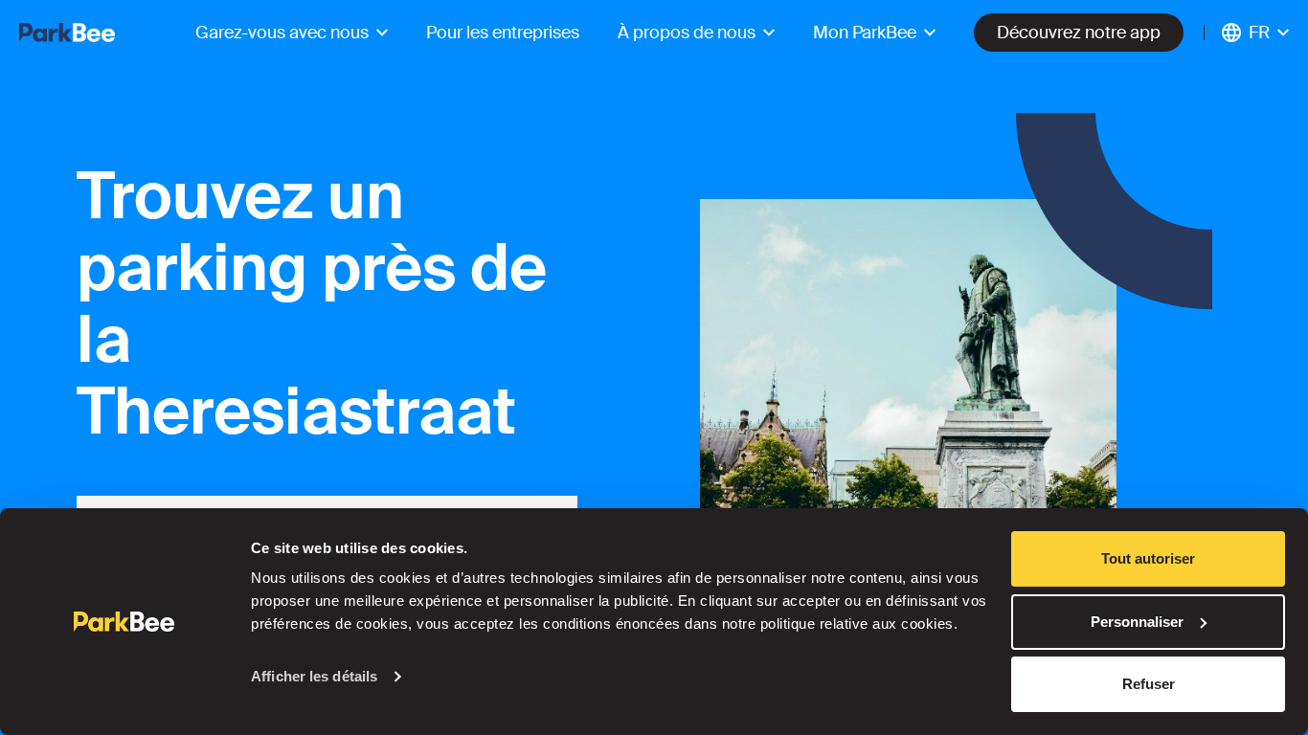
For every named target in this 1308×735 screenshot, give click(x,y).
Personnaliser (1137, 621)
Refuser (1148, 684)
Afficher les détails (314, 676)
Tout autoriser (1148, 558)
